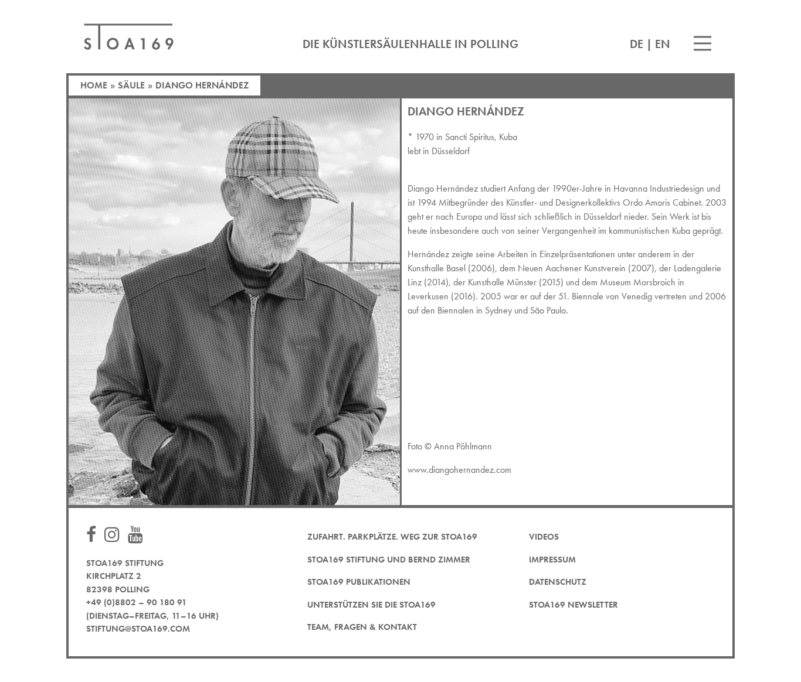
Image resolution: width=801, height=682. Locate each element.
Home (93, 85)
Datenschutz (557, 582)
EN (662, 44)
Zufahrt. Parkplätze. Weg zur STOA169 (392, 537)
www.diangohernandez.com (459, 469)
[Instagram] (114, 535)
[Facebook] (94, 535)
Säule (131, 85)
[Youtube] (138, 535)
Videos (544, 537)
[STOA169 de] (128, 36)
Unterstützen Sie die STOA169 (371, 605)
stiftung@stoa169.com (138, 629)
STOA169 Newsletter (573, 605)
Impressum (552, 559)
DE (636, 44)
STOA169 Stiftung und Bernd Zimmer (388, 559)
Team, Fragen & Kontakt (362, 627)
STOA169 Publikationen (358, 582)
